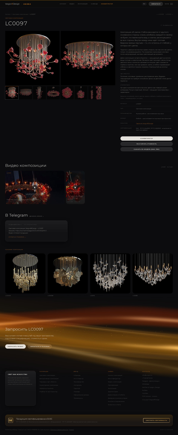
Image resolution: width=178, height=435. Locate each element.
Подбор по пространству (48, 391)
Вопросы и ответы (114, 404)
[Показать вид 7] (94, 92)
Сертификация (113, 385)
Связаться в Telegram (39, 346)
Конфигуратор (107, 4)
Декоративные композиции (48, 378)
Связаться (155, 4)
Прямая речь (78, 398)
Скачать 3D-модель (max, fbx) (146, 149)
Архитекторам (113, 391)
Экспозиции (83, 4)
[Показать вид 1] (11, 92)
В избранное (167, 25)
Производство (79, 382)
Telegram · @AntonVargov (150, 381)
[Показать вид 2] (25, 92)
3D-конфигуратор (114, 378)
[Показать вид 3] (39, 92)
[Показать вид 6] (81, 92)
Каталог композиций (115, 375)
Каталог (63, 4)
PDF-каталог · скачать (149, 396)
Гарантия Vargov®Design (144, 123)
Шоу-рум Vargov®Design (150, 399)
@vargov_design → (37, 216)
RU (144, 4)
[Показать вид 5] (67, 92)
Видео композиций (114, 382)
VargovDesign (12, 4)
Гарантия (77, 388)
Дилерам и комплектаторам (117, 398)
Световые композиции (20, 14)
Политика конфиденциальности (59, 429)
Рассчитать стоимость (147, 144)
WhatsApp (145, 384)
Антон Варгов (78, 378)
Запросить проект (15, 346)
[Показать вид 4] (53, 92)
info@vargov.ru (147, 375)
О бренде (94, 4)
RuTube (144, 390)
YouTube (145, 393)
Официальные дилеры (81, 395)
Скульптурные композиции (48, 385)
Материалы (77, 385)
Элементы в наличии (46, 388)
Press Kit (71, 429)
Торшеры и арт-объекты (47, 382)
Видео (72, 4)
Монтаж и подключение (116, 401)
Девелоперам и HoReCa (116, 395)
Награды (77, 391)
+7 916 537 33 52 (147, 378)
